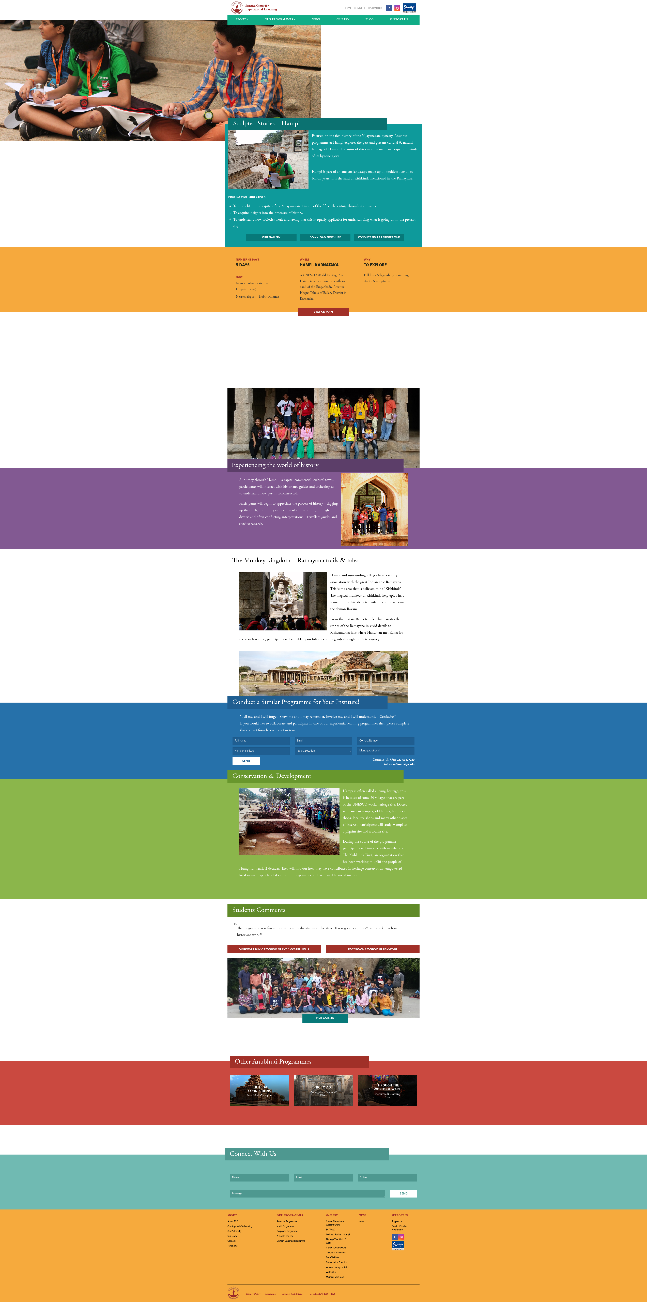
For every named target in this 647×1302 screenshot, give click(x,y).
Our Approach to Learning (239, 1226)
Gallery (342, 19)
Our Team (232, 1236)
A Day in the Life (285, 1236)
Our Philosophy (234, 1231)
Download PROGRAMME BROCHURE (372, 949)
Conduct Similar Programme (399, 1228)
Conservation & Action (336, 1262)
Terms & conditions (291, 1294)
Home (347, 8)
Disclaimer (270, 1294)
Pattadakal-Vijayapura (259, 1095)
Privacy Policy (253, 1294)
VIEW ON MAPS (323, 312)
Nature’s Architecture (336, 1248)
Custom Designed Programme (291, 1241)
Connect (359, 8)
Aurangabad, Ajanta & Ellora (323, 1094)
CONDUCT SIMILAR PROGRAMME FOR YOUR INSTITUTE (274, 949)
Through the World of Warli (336, 1241)
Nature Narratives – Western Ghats (335, 1223)
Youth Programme (285, 1226)
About (241, 19)
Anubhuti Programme (287, 1221)
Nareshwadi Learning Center (387, 1096)
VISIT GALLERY (271, 237)
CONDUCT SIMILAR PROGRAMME (379, 237)
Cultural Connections (336, 1253)
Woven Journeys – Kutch (337, 1267)
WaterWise (331, 1272)
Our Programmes (279, 19)
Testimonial (376, 8)
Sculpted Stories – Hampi (338, 1235)
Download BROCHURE (325, 237)
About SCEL (233, 1221)
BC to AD (323, 1087)
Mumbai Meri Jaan (335, 1277)
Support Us (399, 19)
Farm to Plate (332, 1257)
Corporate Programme (287, 1231)
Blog (369, 19)
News (316, 19)
